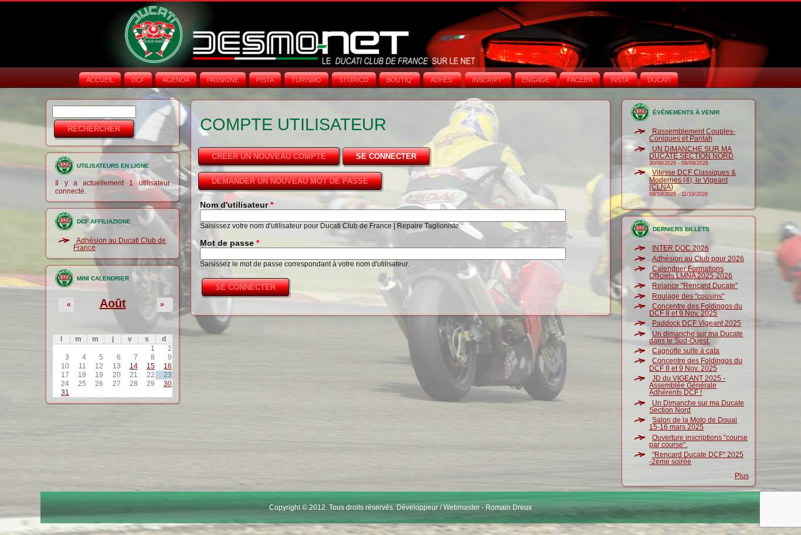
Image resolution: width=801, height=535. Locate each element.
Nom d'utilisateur (236, 204)
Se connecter (394, 156)
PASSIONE (223, 79)
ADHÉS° (442, 79)
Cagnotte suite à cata (685, 351)
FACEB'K (580, 79)
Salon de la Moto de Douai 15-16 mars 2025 (693, 423)
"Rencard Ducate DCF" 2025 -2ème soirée (696, 458)
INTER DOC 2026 (680, 248)
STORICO (354, 79)
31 (65, 392)
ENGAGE (535, 79)
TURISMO (306, 79)
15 (151, 366)
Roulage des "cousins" (688, 296)
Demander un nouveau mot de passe (290, 181)
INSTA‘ (620, 79)
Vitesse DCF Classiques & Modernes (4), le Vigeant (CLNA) (692, 179)
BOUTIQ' (399, 79)
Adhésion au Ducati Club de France (119, 244)
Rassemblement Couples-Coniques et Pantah (692, 135)
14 (134, 366)
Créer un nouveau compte (269, 156)
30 (168, 384)
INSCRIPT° (488, 79)
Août (113, 303)
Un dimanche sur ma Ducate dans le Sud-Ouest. (696, 337)
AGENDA (175, 79)
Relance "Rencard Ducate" (695, 286)
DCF (138, 79)
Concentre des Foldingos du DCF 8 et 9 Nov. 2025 (695, 309)
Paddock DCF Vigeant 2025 (696, 323)
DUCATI (659, 79)
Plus (742, 476)
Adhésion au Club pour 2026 (698, 259)
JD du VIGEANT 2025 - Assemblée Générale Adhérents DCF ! (687, 385)
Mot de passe (229, 243)
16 (168, 366)
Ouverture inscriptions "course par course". (698, 441)
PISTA (265, 79)
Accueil (100, 79)
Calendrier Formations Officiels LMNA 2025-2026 (690, 272)
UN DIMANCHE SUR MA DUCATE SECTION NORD (691, 152)
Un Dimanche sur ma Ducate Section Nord (696, 406)
